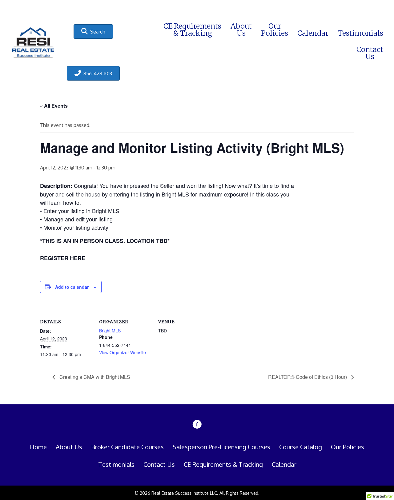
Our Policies (347, 447)
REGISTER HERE (62, 258)
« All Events (54, 105)
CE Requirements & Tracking (223, 464)
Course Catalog (300, 447)
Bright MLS (110, 330)
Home (38, 447)
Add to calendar (72, 287)
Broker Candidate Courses (127, 447)
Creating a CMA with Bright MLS (94, 376)
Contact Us (159, 464)
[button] (93, 31)
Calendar (284, 464)
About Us (69, 447)
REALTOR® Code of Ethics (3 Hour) (308, 376)
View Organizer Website (122, 352)
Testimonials (116, 464)
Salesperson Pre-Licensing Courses (221, 447)
